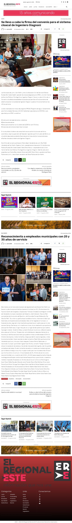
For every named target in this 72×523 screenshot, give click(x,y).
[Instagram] (64, 2)
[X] (65, 2)
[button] (66, 7)
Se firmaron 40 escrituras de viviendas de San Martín (64, 109)
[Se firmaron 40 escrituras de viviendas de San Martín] (55, 107)
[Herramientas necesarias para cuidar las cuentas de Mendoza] (55, 79)
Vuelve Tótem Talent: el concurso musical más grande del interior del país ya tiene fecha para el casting (64, 99)
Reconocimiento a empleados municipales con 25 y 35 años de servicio (11, 170)
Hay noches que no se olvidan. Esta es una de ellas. (45, 210)
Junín (2, 18)
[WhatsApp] (63, 29)
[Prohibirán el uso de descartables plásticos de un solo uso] (55, 88)
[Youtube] (67, 2)
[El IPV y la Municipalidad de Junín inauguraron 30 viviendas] (62, 202)
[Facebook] (61, 2)
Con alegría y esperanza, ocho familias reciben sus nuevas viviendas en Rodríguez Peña (39, 170)
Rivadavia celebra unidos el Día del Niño (61, 71)
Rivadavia (56, 69)
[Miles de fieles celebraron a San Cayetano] (27, 202)
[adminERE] (2, 29)
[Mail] (40, 499)
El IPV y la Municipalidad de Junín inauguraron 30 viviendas (61, 211)
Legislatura (62, 77)
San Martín (62, 95)
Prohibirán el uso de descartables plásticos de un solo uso (64, 89)
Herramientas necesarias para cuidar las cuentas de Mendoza (64, 81)
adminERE (9, 29)
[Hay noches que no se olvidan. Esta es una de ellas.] (45, 202)
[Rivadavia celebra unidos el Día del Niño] (62, 62)
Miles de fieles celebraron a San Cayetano (26, 210)
